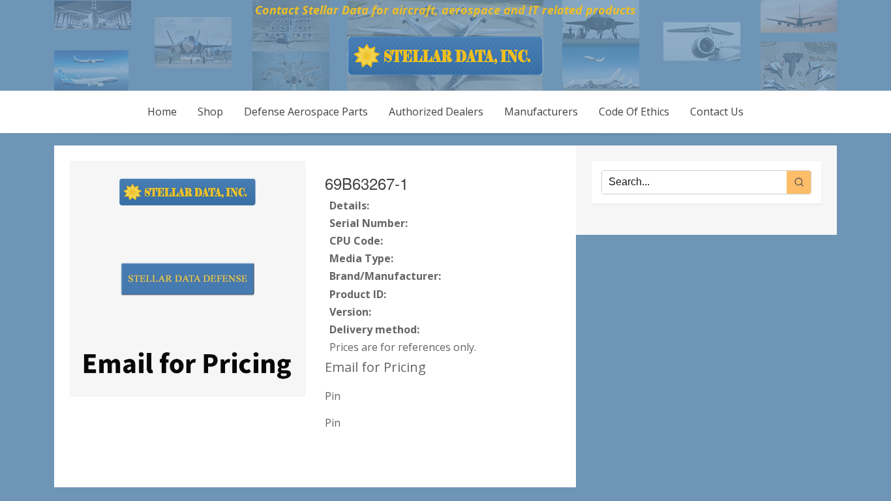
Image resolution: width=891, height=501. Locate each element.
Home (162, 111)
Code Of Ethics (634, 111)
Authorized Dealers (436, 111)
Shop (210, 111)
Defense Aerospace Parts (306, 111)
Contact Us (717, 111)
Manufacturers (541, 111)
